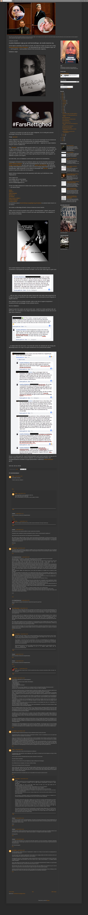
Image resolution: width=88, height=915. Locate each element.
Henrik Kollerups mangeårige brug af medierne (30, 203)
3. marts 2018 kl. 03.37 (19, 654)
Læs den (15, 137)
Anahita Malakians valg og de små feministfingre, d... (68, 132)
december (64, 100)
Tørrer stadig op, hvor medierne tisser (68, 119)
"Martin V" (11, 191)
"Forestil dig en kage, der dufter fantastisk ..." (70, 113)
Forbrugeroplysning (65, 120)
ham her (45, 168)
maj (63, 109)
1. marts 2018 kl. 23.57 (21, 548)
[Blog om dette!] (22, 469)
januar (63, 135)
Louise (13, 749)
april (63, 110)
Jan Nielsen (11, 196)
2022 (63, 93)
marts (63, 112)
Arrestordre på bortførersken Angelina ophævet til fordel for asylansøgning (72, 197)
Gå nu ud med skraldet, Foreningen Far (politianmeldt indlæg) (73, 182)
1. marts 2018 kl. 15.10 (21, 493)
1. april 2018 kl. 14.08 (20, 850)
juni (63, 107)
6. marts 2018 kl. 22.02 (23, 668)
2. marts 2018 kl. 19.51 (25, 600)
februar (63, 134)
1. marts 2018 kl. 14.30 (18, 476)
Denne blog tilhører (64, 73)
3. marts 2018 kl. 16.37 (21, 678)
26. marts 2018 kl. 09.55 (19, 839)
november (64, 101)
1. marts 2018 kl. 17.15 (19, 513)
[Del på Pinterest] (25, 469)
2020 (63, 96)
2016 (63, 139)
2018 (63, 99)
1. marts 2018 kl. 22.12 (19, 529)
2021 (63, 94)
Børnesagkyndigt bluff (66, 117)
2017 (63, 137)
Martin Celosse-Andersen (15, 163)
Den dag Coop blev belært (67, 127)
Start (33, 891)
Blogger (48, 900)
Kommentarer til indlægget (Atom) (19, 893)
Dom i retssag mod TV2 (66, 122)
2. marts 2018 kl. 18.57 (25, 557)
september (64, 103)
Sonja (13, 476)
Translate (69, 88)
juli (63, 106)
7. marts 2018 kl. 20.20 (24, 778)
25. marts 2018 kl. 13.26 (19, 818)
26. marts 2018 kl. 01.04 (19, 829)
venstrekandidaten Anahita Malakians (18, 47)
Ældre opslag (54, 891)
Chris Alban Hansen (15, 608)
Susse (16, 521)
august (63, 104)
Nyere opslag (11, 891)
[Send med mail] (20, 469)
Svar (13, 489)
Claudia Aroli (14, 548)
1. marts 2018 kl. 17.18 (23, 521)
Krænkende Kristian (70, 145)
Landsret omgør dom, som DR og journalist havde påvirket (72, 174)
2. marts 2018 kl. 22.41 (24, 608)
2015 (63, 140)
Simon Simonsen (48, 459)
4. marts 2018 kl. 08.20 (19, 749)
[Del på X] (23, 469)
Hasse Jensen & (14, 198)
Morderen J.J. (12, 195)
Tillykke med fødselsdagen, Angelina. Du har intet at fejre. (72, 189)
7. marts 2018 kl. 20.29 (24, 634)
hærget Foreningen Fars (15, 165)
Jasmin (10, 190)
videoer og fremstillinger (41, 165)
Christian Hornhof (13, 201)
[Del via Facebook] (24, 469)
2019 (63, 97)
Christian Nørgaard (13, 199)
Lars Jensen (17, 634)
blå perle (14, 147)
